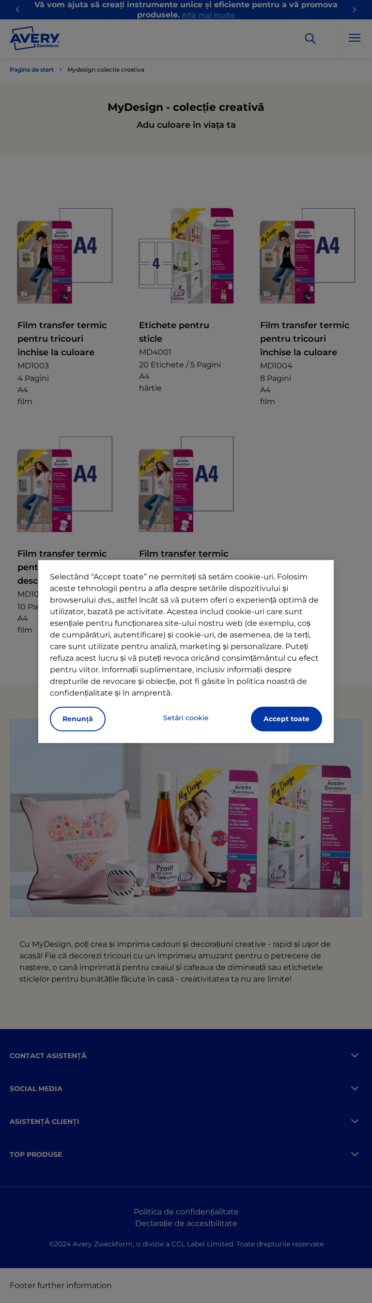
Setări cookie (186, 717)
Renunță (77, 718)
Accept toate (287, 718)
